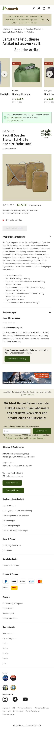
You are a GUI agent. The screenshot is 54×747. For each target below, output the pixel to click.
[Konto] (38, 8)
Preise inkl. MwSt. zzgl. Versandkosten (16, 213)
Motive (5, 649)
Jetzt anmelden (42, 431)
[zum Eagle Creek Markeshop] (45, 133)
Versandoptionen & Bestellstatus (16, 516)
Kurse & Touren (9, 539)
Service (5, 654)
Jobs (4, 663)
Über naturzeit (9, 627)
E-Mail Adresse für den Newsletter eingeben (21, 426)
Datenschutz (7, 711)
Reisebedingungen (9, 714)
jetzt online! (7, 551)
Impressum (6, 708)
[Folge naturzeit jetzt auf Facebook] (15, 701)
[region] (27, 77)
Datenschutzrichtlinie (14, 438)
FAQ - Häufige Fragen (11, 526)
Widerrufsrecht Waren (25, 708)
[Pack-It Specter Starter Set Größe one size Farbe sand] (27, 176)
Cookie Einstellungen (33, 711)
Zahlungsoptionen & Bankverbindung (17, 511)
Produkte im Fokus (10, 618)
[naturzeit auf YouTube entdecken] (25, 701)
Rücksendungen (9, 521)
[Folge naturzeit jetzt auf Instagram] (5, 701)
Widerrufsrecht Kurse (42, 708)
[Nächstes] (49, 74)
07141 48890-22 (14, 118)
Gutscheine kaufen (10, 559)
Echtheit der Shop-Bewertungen (15, 530)
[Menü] (48, 8)
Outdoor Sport (8, 614)
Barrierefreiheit (18, 711)
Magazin (6, 597)
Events (5, 658)
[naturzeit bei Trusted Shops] (5, 688)
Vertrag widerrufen (13, 490)
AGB (13, 708)
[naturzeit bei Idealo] (5, 678)
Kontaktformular (12, 483)
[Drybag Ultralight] (27, 72)
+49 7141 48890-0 (15, 473)
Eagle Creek (8, 131)
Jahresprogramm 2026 (12, 546)
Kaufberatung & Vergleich (13, 604)
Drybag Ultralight (21, 94)
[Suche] (33, 8)
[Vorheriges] (4, 74)
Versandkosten (28, 394)
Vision (5, 644)
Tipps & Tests (8, 609)
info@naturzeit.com (15, 121)
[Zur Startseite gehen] (16, 8)
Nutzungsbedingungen (36, 438)
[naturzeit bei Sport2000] (13, 678)
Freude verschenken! (11, 566)
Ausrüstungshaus (9, 639)
